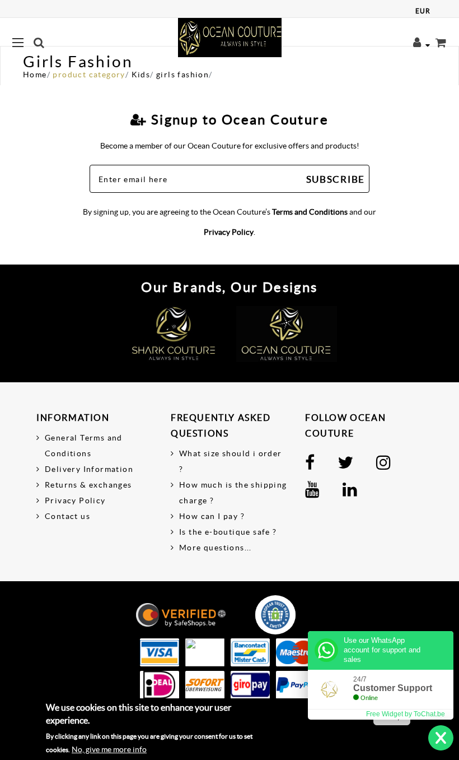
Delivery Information (89, 469)
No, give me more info (109, 749)
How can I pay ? (212, 516)
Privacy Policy (229, 232)
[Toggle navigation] (173, 42)
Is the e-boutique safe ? (228, 531)
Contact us (67, 516)
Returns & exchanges (88, 484)
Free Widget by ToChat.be (405, 714)
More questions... (215, 547)
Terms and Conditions (310, 211)
